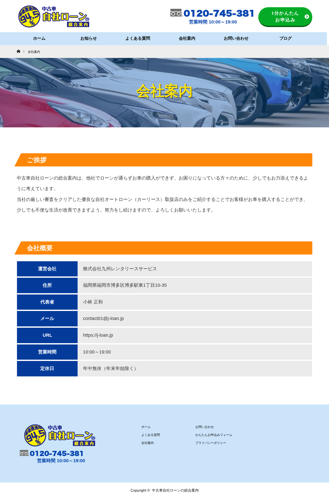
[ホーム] (18, 47)
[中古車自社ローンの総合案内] (54, 16)
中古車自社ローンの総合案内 (175, 490)
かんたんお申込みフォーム (213, 435)
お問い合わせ (236, 38)
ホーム (39, 38)
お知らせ (88, 38)
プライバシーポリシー (210, 443)
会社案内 (187, 38)
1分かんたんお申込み (285, 16)
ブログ (285, 38)
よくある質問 (137, 38)
